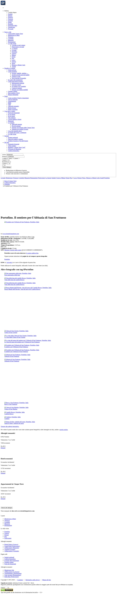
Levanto (3, 178)
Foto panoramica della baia (12, 275)
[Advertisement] (58, 201)
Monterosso (9, 178)
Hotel (6, 96)
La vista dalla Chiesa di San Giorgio (14, 337)
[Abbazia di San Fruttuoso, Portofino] (17, 354)
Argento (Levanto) (9, 549)
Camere (4, 163)
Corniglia (21, 178)
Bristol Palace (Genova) (11, 544)
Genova (58, 178)
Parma (67, 178)
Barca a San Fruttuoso (10, 404)
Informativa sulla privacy (33, 580)
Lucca (75, 178)
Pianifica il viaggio (9, 68)
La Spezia (48, 178)
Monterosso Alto (9, 570)
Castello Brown (8, 414)
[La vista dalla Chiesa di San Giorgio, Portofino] (20, 335)
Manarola (27, 178)
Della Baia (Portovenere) (11, 577)
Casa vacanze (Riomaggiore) (12, 575)
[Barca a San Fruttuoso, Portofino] (16, 402)
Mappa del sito (46, 580)
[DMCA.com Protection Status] (7, 591)
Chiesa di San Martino (10, 409)
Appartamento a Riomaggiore (12, 573)
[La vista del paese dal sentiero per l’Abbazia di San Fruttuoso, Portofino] (27, 340)
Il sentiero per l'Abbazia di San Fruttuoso (16, 347)
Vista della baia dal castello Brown (14, 280)
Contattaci (20, 580)
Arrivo (4, 154)
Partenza (4, 156)
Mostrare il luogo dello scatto (12, 250)
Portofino (107, 178)
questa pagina (64, 429)
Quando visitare (9, 562)
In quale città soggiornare (11, 560)
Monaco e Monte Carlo (93, 178)
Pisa (71, 178)
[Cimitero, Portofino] (12, 417)
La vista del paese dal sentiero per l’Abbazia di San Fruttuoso (22, 342)
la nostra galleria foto (32, 253)
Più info (6, 142)
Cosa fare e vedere (9, 111)
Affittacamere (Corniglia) (11, 551)
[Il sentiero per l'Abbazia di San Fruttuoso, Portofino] (21, 222)
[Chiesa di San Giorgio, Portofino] (16, 331)
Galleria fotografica (10, 559)
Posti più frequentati (10, 564)
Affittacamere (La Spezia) (11, 572)
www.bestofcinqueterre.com (11, 233)
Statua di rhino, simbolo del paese (14, 423)
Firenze (79, 178)
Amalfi (102, 178)
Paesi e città (7, 32)
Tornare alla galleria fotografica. (10, 426)
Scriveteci (9, 262)
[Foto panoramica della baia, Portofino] (17, 273)
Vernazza (15, 178)
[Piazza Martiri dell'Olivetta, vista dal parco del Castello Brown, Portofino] (27, 287)
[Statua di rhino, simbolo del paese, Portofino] (19, 422)
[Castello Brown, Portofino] (14, 412)
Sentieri (6, 136)
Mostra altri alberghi (6, 507)
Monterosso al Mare (10, 519)
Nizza (83, 178)
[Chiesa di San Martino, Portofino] (16, 407)
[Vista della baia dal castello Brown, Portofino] (19, 278)
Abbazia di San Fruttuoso (11, 356)
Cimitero (6, 418)
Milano (63, 178)
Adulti (4, 160)
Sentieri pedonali (9, 557)
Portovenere (41, 178)
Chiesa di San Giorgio (10, 332)
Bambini (4, 162)
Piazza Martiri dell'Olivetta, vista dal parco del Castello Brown (22, 289)
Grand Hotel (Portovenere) (12, 546)
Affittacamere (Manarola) (11, 548)
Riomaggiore (34, 178)
